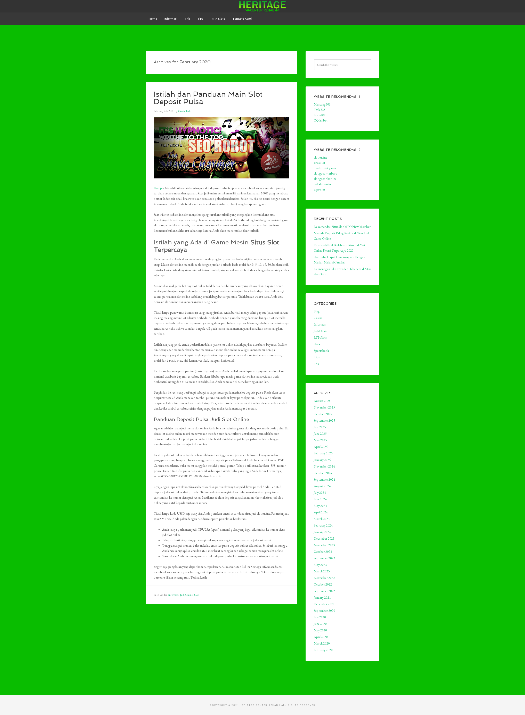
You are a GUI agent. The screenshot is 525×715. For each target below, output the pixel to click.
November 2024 (324, 466)
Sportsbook (321, 350)
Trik (316, 364)
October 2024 (323, 473)
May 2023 (320, 565)
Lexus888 (320, 115)
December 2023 (324, 538)
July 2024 (320, 492)
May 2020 (320, 630)
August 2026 (322, 401)
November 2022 (324, 578)
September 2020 (324, 610)
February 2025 (323, 453)
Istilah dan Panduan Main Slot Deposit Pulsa (208, 98)
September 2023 (324, 558)
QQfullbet (321, 120)
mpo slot (319, 189)
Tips (317, 357)
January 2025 (322, 460)
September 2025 (324, 420)
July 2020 (320, 617)
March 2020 (322, 643)
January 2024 (322, 532)
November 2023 (324, 545)
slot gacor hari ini (325, 179)
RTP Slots (320, 337)
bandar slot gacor (325, 168)
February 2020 (323, 650)
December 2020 (324, 604)
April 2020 (321, 637)
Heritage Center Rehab (262, 6)
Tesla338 (319, 110)
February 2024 (323, 525)
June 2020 (320, 624)
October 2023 (323, 551)
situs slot (319, 163)
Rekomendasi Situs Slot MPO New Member (342, 227)
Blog (317, 311)
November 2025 (324, 407)
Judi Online (186, 595)
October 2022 (323, 584)
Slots (196, 595)
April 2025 (321, 447)
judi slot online (323, 184)
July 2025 (320, 427)
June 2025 (320, 433)
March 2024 (322, 519)
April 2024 (321, 512)
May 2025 (320, 440)
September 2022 (324, 591)
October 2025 (323, 414)
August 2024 (322, 486)
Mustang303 (322, 104)
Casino (318, 318)
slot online (320, 157)
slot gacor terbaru (325, 173)
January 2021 (322, 597)
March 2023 (322, 571)
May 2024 (320, 506)
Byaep (158, 188)
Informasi (173, 595)
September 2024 (324, 479)
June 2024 (320, 499)
